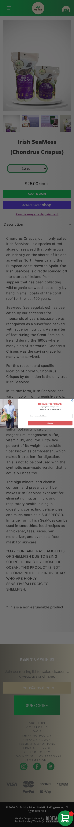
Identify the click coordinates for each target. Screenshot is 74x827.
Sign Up (50, 423)
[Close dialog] (72, 400)
